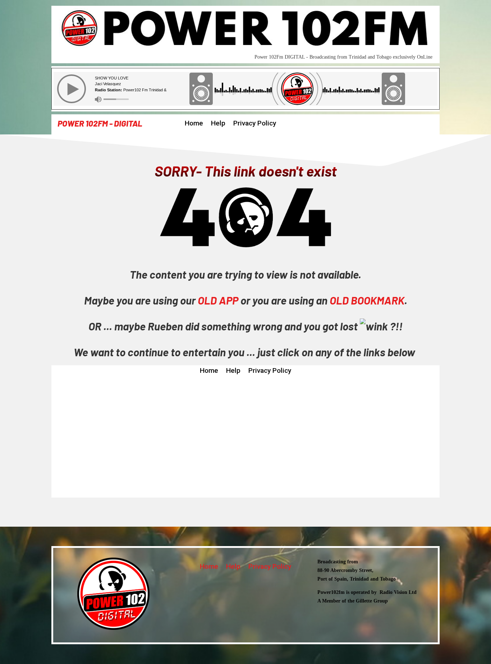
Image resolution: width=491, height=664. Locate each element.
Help (218, 124)
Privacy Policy (254, 124)
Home (194, 124)
